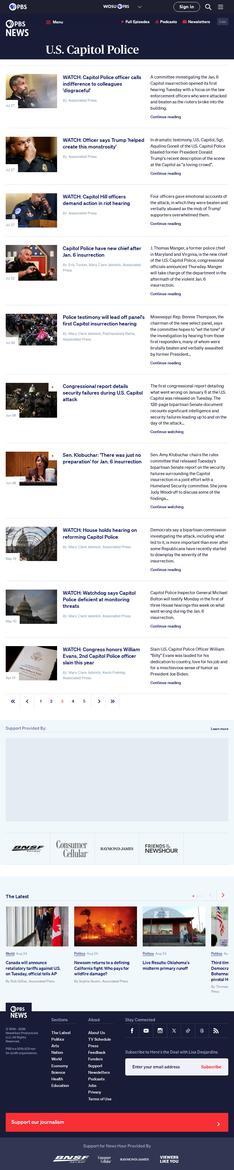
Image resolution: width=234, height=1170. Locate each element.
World (10, 953)
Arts (55, 1045)
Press (93, 1045)
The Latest (17, 896)
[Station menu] (140, 7)
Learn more (219, 728)
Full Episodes (138, 21)
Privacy (94, 1092)
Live (222, 21)
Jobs (92, 1085)
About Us (96, 1032)
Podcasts (168, 21)
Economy (59, 1065)
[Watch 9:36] (31, 469)
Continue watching (166, 431)
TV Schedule (99, 1039)
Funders (95, 1059)
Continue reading (165, 116)
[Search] (208, 7)
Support (95, 1065)
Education (60, 1085)
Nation (57, 1052)
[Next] (222, 895)
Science (58, 1072)
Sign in (186, 6)
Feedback (97, 1052)
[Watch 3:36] (31, 400)
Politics (79, 953)
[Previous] (211, 895)
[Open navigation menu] (220, 7)
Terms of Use (100, 1098)
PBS (18, 7)
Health (57, 1078)
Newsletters (199, 21)
